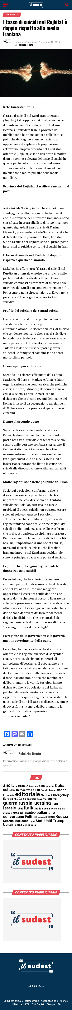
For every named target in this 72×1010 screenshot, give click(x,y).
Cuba (59, 785)
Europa (8, 799)
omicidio (28, 812)
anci (7, 785)
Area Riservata (36, 986)
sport (32, 821)
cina (42, 786)
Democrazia (24, 790)
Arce (14, 786)
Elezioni (45, 795)
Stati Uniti (44, 821)
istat (20, 808)
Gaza (22, 799)
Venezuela (29, 825)
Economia (8, 795)
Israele (9, 808)
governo (42, 799)
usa (19, 825)
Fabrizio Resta (25, 45)
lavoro (54, 809)
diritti (36, 790)
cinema (50, 786)
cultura (9, 790)
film (16, 799)
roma (50, 817)
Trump (59, 820)
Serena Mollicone (16, 821)
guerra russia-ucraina (27, 803)
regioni (42, 817)
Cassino (33, 786)
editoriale (27, 794)
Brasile (23, 786)
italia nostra (42, 808)
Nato (16, 813)
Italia (29, 808)
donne (61, 790)
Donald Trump (48, 790)
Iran (55, 803)
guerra (52, 799)
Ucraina (10, 824)
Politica (31, 817)
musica (7, 813)
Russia (61, 816)
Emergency (60, 795)
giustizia (31, 799)
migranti (62, 809)
